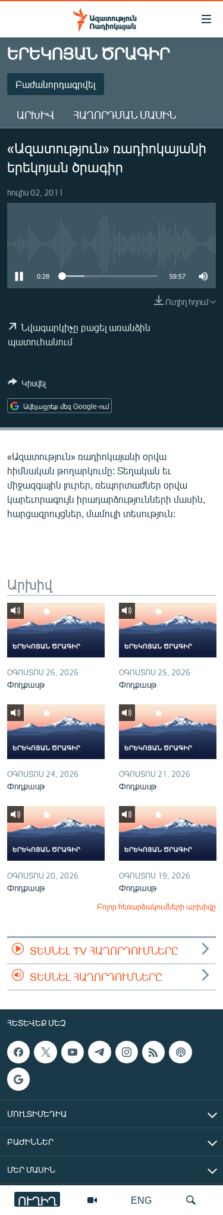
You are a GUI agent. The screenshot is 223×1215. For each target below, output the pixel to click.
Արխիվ (35, 114)
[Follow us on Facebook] (18, 1052)
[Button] (27, 385)
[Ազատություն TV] (92, 1200)
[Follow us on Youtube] (72, 1052)
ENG (141, 1199)
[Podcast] (180, 1052)
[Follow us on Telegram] (99, 1052)
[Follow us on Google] (18, 1079)
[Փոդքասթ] (56, 630)
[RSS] (153, 1052)
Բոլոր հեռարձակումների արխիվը (156, 906)
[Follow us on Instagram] (126, 1052)
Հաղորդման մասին (124, 114)
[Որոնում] (191, 1200)
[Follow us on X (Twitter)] (45, 1052)
